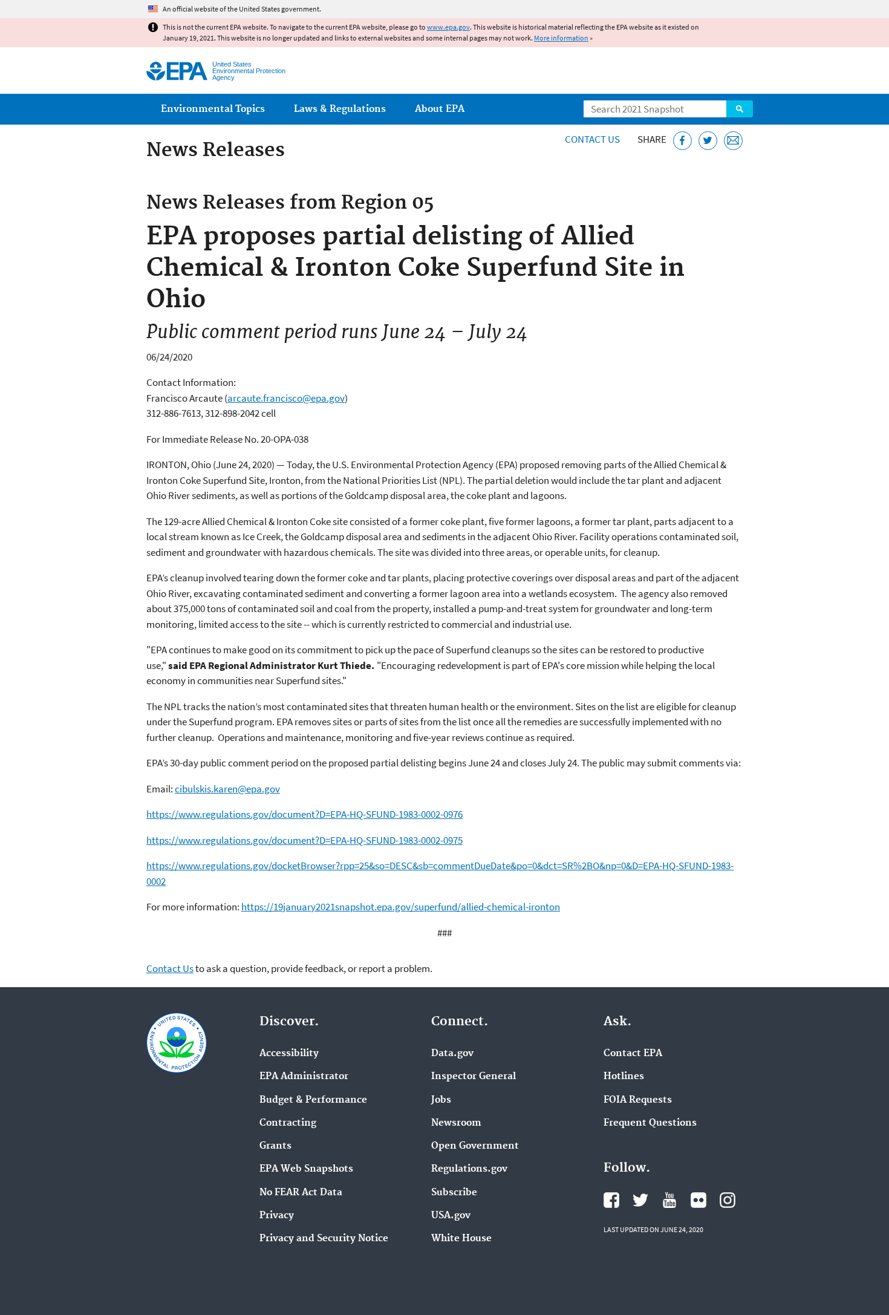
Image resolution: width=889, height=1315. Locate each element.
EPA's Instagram (727, 1200)
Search (739, 108)
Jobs (441, 1100)
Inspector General (473, 1076)
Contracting (287, 1123)
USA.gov (451, 1215)
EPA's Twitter (640, 1200)
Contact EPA (633, 1053)
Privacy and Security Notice (323, 1238)
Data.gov (452, 1053)
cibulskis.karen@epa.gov (227, 788)
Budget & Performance (313, 1100)
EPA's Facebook (611, 1200)
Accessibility (289, 1053)
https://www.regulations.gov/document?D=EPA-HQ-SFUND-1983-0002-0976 (304, 814)
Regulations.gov (469, 1169)
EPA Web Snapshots (306, 1169)
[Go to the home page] (176, 71)
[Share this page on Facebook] (682, 140)
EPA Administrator (303, 1076)
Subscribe (454, 1192)
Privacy (276, 1215)
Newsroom (456, 1123)
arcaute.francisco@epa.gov (286, 398)
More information (561, 37)
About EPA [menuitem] (439, 109)
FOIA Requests (638, 1100)
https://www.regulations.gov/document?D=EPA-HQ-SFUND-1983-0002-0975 (304, 840)
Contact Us (592, 139)
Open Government (475, 1146)
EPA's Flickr (698, 1200)
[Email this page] (733, 140)
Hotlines (624, 1076)
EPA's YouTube (669, 1200)
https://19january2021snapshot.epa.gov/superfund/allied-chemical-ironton (400, 906)
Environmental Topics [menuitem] (213, 109)
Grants (275, 1146)
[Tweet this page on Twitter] (707, 140)
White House (461, 1238)
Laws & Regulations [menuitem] (340, 109)
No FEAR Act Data (300, 1192)
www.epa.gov (448, 26)
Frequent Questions (650, 1123)
